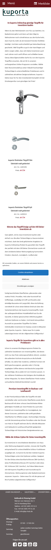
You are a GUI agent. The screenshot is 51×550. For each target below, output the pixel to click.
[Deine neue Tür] (16, 12)
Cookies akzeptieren (25, 272)
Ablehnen (25, 279)
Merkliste (44, 3)
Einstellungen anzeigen (25, 286)
